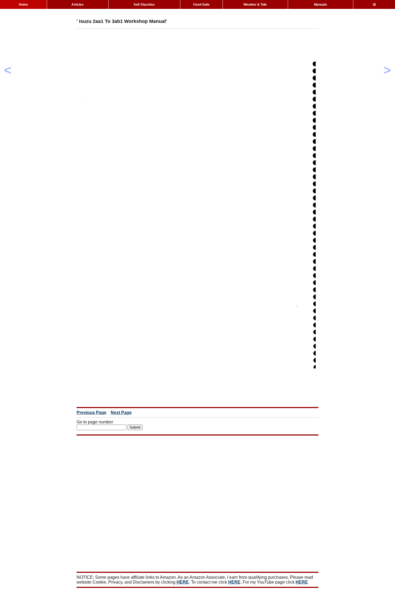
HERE (183, 582)
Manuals (320, 4)
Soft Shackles (144, 4)
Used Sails (201, 4)
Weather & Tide (255, 4)
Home (23, 4)
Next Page (121, 412)
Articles (77, 4)
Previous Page (91, 412)
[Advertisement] (174, 45)
